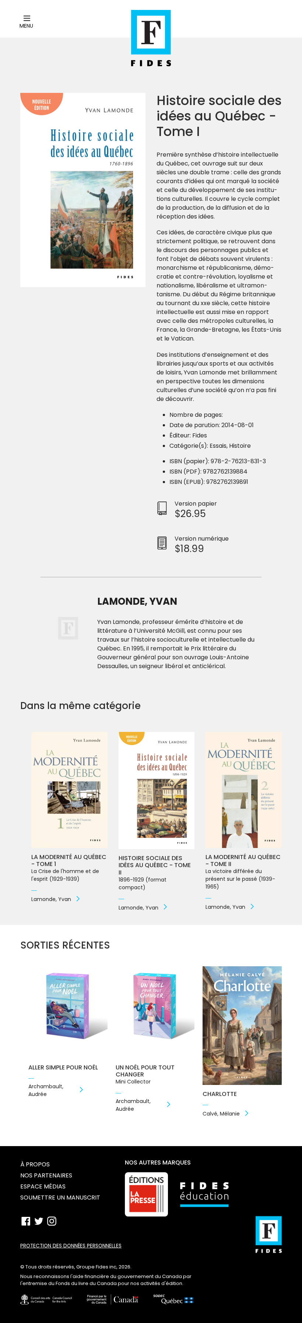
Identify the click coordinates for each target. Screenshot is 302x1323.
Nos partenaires (46, 1175)
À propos (35, 1164)
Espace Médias (43, 1186)
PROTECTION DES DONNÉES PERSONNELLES (71, 1245)
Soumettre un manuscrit (60, 1197)
